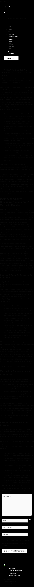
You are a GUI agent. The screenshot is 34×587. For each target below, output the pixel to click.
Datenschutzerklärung (15, 570)
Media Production (11, 45)
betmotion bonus (5, 227)
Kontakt (11, 53)
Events (11, 34)
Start (10, 27)
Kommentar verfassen (8, 79)
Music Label (10, 50)
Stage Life (3, 1)
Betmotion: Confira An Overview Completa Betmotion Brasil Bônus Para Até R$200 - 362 (16, 80)
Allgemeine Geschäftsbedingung (14, 574)
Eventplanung (13, 36)
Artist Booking (10, 40)
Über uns (10, 31)
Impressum (12, 568)
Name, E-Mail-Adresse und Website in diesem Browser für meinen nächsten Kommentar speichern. (15, 543)
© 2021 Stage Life (9, 579)
